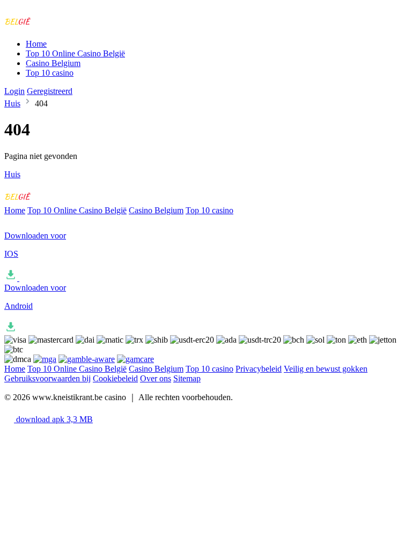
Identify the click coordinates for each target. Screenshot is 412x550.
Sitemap (187, 378)
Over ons (155, 378)
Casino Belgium (53, 63)
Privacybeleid (259, 368)
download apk (53, 419)
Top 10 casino (49, 72)
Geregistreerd (49, 91)
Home (36, 43)
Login (14, 91)
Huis (12, 103)
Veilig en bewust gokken (325, 368)
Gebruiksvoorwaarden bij (47, 378)
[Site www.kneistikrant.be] (48, 25)
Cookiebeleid (115, 378)
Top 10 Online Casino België (75, 53)
